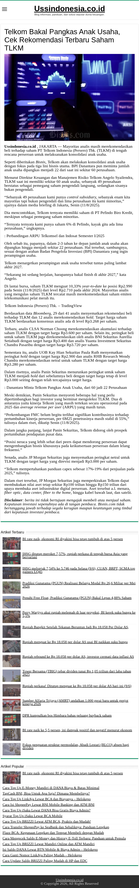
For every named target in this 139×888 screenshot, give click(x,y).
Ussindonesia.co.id (69, 8)
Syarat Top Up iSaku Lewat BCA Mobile (32, 816)
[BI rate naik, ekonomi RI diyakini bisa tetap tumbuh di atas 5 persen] (12, 777)
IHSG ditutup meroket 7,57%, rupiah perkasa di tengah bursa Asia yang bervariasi (75, 555)
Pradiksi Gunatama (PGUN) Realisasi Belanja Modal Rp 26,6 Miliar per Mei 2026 (79, 584)
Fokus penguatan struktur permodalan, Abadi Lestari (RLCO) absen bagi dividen (75, 746)
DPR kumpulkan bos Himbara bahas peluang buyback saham (67, 715)
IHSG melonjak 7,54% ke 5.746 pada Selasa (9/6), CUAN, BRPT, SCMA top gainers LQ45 (78, 570)
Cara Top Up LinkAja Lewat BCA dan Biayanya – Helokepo (47, 799)
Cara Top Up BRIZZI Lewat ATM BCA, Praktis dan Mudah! (47, 821)
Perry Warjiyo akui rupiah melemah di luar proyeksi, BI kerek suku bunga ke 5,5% (79, 614)
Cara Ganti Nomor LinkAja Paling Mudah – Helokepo (42, 855)
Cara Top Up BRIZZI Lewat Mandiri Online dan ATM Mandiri (49, 844)
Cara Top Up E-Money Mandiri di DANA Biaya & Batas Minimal (51, 788)
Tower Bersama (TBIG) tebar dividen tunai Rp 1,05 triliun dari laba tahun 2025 (76, 672)
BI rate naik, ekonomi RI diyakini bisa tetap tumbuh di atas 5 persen (72, 539)
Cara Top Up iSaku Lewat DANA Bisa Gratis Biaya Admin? (46, 810)
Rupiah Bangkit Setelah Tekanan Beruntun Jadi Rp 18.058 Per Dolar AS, (75, 627)
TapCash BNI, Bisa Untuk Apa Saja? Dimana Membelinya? (46, 793)
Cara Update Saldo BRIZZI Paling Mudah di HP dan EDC (45, 861)
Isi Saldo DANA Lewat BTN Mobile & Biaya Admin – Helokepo (50, 849)
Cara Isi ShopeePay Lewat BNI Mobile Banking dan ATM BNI (48, 805)
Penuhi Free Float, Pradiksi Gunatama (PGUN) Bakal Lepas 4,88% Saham (77, 598)
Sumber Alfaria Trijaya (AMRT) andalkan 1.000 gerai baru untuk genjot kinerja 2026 (75, 702)
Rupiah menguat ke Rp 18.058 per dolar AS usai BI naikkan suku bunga (75, 642)
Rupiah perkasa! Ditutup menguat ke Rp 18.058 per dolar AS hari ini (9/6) (76, 686)
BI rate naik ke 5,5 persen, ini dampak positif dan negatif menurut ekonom (77, 730)
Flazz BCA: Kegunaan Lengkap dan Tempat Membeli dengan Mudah (53, 833)
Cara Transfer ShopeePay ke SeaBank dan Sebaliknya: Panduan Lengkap (56, 827)
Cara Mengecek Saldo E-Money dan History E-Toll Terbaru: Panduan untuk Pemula (64, 838)
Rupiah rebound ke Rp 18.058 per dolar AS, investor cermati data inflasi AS (78, 656)
